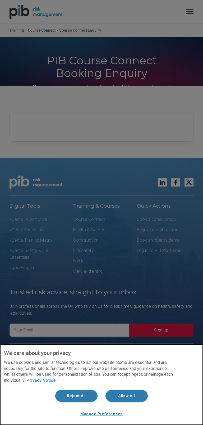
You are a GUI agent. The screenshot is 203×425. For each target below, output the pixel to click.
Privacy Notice (41, 380)
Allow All (126, 396)
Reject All (76, 396)
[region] (101, 384)
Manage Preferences (101, 414)
